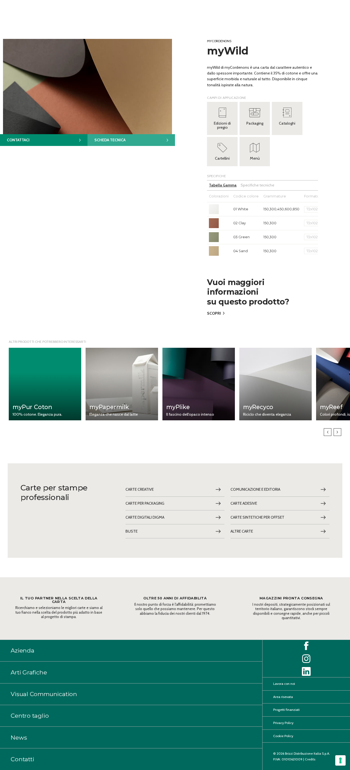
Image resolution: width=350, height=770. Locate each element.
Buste (132, 531)
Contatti (22, 759)
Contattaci (18, 139)
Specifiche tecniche (257, 185)
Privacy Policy (283, 723)
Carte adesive (244, 503)
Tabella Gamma (223, 185)
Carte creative (140, 489)
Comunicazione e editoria (255, 489)
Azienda (22, 650)
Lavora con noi (284, 684)
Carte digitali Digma (145, 517)
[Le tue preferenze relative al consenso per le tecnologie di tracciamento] (340, 760)
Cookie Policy (283, 736)
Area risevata (283, 697)
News (19, 737)
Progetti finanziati (286, 710)
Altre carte (242, 531)
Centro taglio (30, 715)
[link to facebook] (306, 646)
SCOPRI (214, 313)
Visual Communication (44, 693)
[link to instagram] (306, 658)
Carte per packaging (145, 503)
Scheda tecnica (110, 139)
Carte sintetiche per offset (257, 517)
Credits (310, 759)
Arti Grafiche (29, 672)
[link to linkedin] (306, 671)
